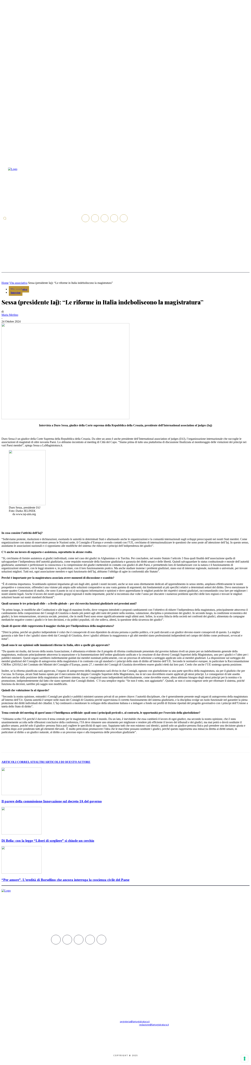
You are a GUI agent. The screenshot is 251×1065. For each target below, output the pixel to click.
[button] (4, 218)
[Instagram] (95, 218)
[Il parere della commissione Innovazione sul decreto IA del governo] (21, 794)
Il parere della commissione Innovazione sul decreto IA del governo (51, 801)
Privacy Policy (105, 1048)
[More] (105, 745)
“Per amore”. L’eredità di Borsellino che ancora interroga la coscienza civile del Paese (65, 880)
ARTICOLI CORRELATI (18, 761)
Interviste (16, 292)
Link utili (148, 1048)
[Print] (92, 744)
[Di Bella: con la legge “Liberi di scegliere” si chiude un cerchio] (21, 833)
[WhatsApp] (65, 744)
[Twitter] (114, 218)
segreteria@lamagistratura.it (135, 1021)
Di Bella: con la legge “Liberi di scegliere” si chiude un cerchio (47, 841)
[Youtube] (124, 218)
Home (5, 282)
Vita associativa (18, 282)
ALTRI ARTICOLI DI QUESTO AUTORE (62, 761)
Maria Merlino (9, 314)
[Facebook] (85, 218)
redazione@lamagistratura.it (154, 1024)
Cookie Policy (127, 1048)
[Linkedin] (104, 218)
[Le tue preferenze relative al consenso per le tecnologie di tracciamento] (244, 1058)
